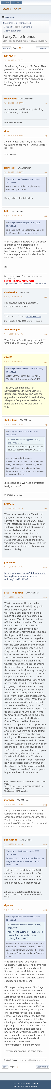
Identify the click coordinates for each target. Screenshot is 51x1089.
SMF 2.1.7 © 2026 (19, 1086)
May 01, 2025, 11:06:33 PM (13, 597)
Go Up (5, 1067)
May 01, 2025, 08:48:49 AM (13, 297)
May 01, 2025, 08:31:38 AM (13, 216)
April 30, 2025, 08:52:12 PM (14, 135)
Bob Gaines (10, 839)
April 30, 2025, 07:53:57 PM (14, 103)
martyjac (9, 800)
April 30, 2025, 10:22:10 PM (14, 172)
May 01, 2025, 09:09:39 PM (13, 508)
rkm (6, 131)
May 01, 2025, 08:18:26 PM (13, 362)
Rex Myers (10, 55)
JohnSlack (9, 167)
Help (14, 1083)
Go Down (6, 48)
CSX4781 (8, 357)
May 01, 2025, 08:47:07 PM (13, 424)
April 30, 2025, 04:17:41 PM (14, 60)
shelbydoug (10, 98)
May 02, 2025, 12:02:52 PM (13, 909)
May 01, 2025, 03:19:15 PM (13, 334)
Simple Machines (32, 1086)
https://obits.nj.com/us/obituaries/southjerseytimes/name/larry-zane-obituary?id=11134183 (25, 576)
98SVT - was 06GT (13, 592)
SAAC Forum (11, 9)
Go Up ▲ (35, 1083)
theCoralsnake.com (33, 316)
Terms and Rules (24, 1083)
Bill (6, 211)
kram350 (9, 503)
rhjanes (8, 905)
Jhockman (10, 562)
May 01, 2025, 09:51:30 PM (13, 567)
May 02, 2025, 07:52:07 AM (13, 804)
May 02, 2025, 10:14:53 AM (13, 844)
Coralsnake (27, 27)
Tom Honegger (12, 329)
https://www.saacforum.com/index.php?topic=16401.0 (25, 283)
